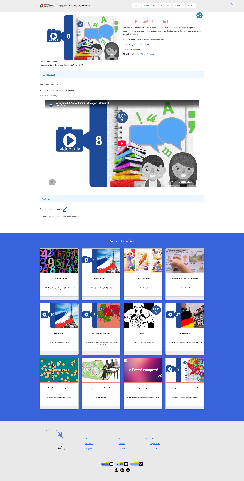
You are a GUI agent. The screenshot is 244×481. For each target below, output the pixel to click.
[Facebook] (128, 470)
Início (136, 5)
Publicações (89, 443)
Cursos (191, 5)
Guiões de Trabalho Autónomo (156, 5)
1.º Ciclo (141, 54)
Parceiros (122, 448)
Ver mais (197, 414)
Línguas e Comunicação (139, 44)
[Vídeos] (121, 464)
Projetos (89, 448)
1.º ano (145, 49)
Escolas (122, 439)
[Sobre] (56, 440)
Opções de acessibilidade (155, 439)
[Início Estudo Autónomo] (53, 5)
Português (151, 54)
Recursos (178, 5)
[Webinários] (107, 464)
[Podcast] (136, 464)
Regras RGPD (155, 443)
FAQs (155, 448)
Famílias (122, 443)
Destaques (89, 439)
